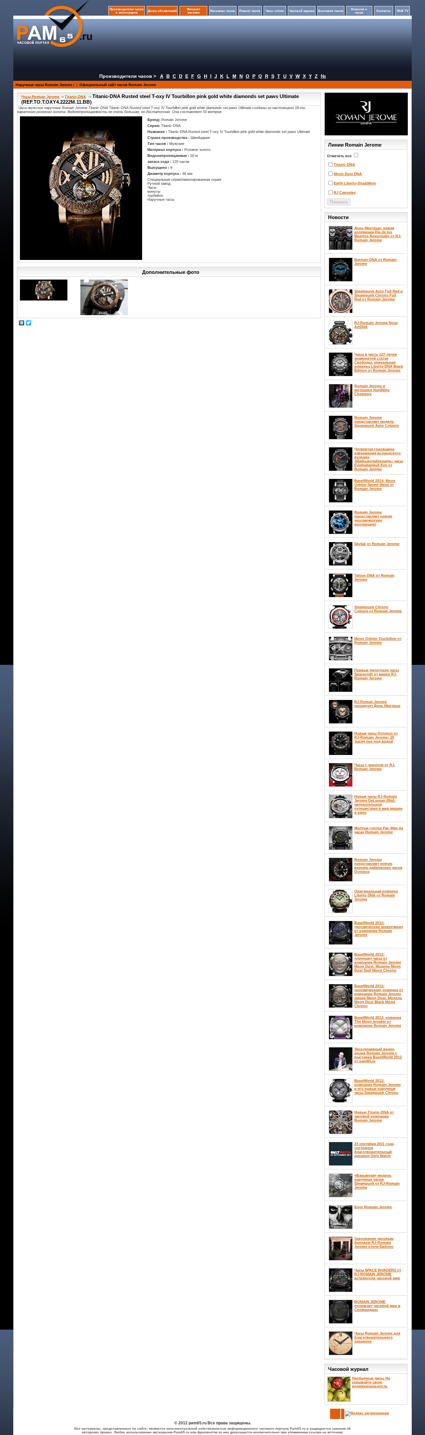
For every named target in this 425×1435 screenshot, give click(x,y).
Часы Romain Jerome (40, 97)
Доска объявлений (162, 11)
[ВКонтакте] (21, 322)
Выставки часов (330, 11)
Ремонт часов (249, 11)
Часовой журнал (301, 11)
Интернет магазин (193, 11)
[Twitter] (28, 322)
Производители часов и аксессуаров (127, 11)
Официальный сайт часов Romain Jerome (117, 85)
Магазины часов (222, 11)
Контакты (384, 11)
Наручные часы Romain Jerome (44, 85)
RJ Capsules (345, 192)
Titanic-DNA (75, 97)
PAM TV (402, 11)
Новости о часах (359, 11)
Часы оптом (275, 11)
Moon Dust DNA (348, 174)
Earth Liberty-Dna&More (355, 183)
